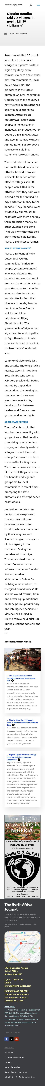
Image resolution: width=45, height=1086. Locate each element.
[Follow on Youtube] (16, 1039)
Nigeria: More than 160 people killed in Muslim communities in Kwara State (22, 722)
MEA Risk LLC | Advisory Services (19, 1077)
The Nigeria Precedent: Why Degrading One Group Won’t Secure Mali (21, 678)
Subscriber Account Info (15, 1072)
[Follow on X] (12, 1039)
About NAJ (9, 1052)
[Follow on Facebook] (6, 1039)
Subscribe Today (12, 1067)
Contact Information (14, 1057)
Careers (8, 1062)
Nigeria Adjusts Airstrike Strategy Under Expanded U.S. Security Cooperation (21, 757)
